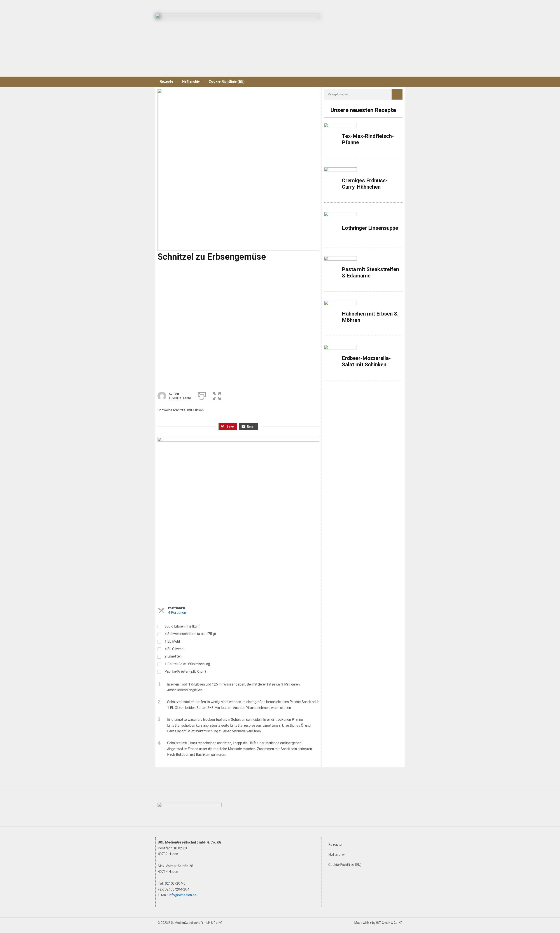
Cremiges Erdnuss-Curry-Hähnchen (365, 183)
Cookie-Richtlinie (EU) (227, 81)
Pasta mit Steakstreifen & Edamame (370, 272)
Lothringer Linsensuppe (370, 228)
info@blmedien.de (182, 895)
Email (251, 426)
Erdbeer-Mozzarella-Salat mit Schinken (366, 361)
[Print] (202, 395)
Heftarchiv (191, 81)
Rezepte (166, 81)
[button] (217, 395)
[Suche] (397, 94)
